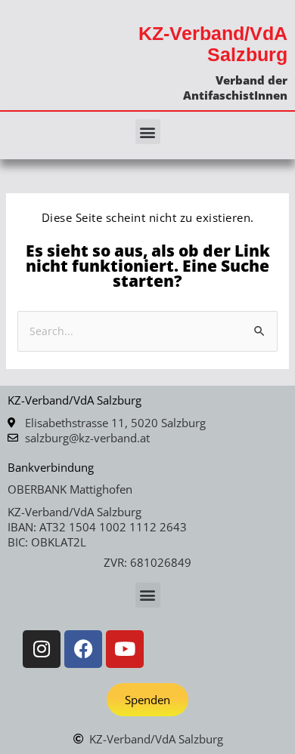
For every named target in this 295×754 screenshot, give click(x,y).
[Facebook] (83, 649)
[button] (147, 131)
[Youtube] (125, 649)
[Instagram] (42, 649)
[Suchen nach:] (147, 330)
